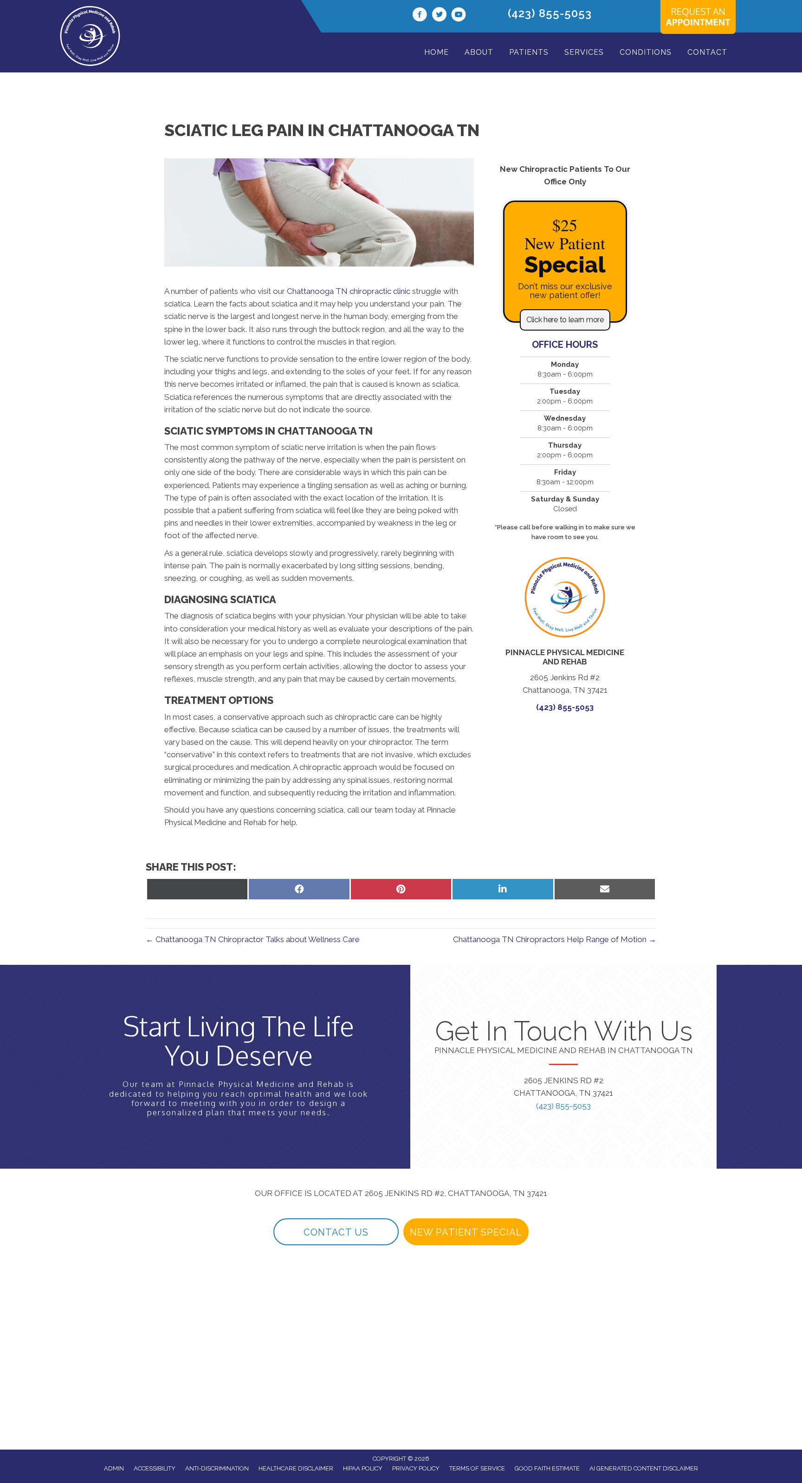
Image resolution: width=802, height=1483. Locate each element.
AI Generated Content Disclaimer (643, 1468)
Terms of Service (477, 1468)
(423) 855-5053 (550, 13)
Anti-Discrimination (217, 1468)
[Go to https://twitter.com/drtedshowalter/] (439, 16)
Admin (114, 1468)
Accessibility (154, 1468)
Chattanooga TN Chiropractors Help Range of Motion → (554, 939)
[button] (565, 320)
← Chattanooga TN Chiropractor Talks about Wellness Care (253, 939)
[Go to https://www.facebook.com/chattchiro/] (419, 16)
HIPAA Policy (362, 1468)
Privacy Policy (416, 1468)
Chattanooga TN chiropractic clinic (348, 291)
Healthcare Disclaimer (296, 1468)
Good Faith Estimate (547, 1468)
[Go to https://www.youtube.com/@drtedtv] (458, 16)
